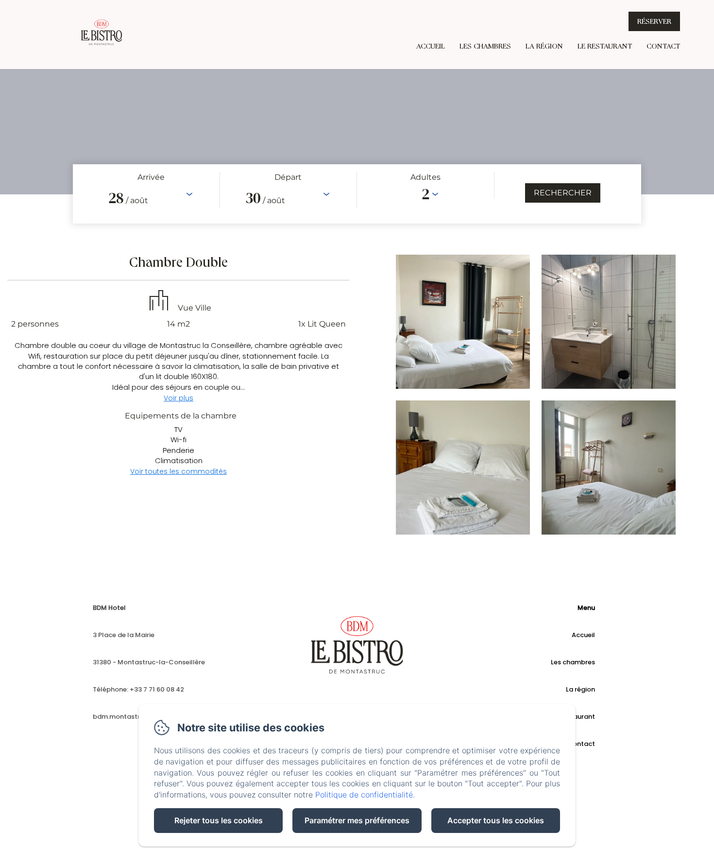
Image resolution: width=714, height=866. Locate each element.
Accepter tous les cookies (495, 820)
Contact (663, 46)
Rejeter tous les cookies (218, 820)
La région (544, 46)
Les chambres (485, 46)
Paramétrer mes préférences (357, 820)
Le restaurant (605, 46)
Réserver (654, 21)
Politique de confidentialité (364, 794)
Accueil (430, 46)
